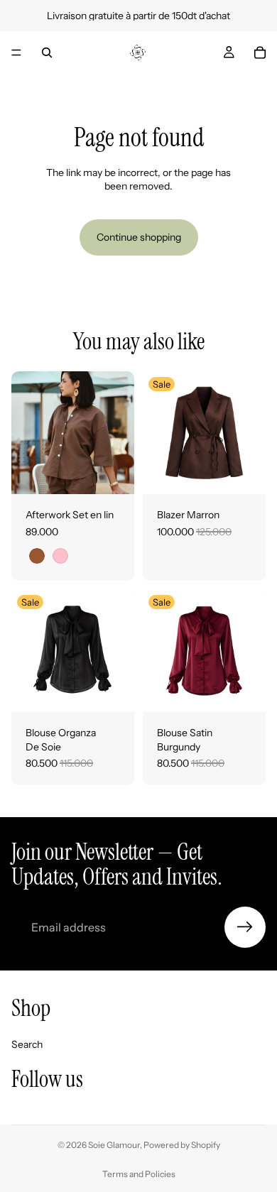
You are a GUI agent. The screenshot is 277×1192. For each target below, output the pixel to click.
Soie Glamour (114, 1144)
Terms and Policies (138, 1174)
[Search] (47, 52)
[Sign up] (245, 927)
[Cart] (260, 52)
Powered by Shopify (181, 1144)
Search (27, 1044)
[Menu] (16, 52)
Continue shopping (139, 237)
